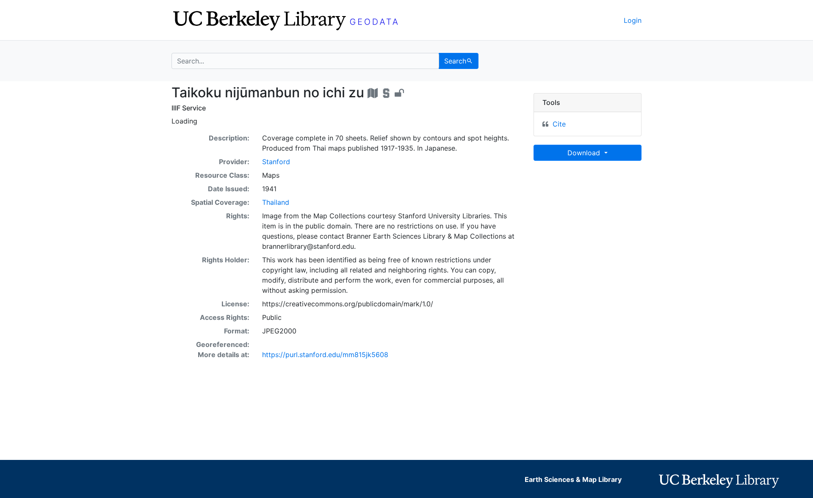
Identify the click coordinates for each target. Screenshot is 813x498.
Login (633, 20)
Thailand (275, 202)
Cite (559, 124)
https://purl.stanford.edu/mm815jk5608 (325, 354)
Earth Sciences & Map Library (573, 479)
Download (584, 153)
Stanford (276, 161)
